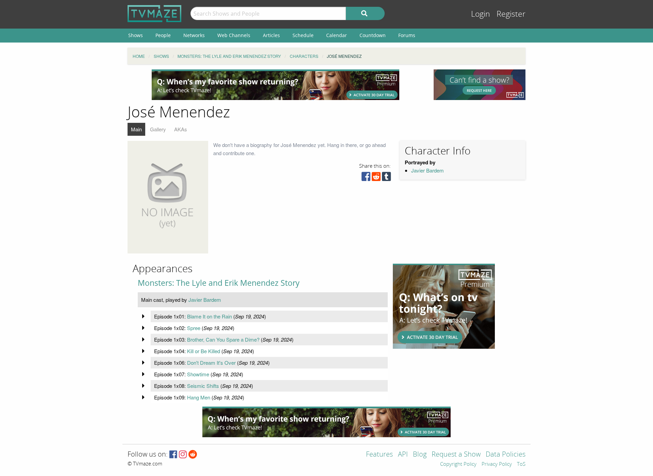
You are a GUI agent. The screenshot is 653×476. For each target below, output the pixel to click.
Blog (419, 454)
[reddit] (376, 178)
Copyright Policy (458, 464)
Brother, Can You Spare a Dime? (223, 339)
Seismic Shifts (203, 385)
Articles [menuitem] (271, 35)
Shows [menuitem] (135, 35)
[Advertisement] (275, 84)
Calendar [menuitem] (336, 35)
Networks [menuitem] (194, 35)
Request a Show (456, 454)
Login (480, 14)
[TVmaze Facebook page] (173, 454)
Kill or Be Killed (203, 351)
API (403, 454)
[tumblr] (386, 178)
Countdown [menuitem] (372, 35)
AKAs (180, 129)
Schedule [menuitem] (303, 35)
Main (136, 129)
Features (379, 454)
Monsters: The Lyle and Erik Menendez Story (219, 283)
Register (511, 14)
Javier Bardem (427, 170)
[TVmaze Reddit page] (192, 454)
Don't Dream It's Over (211, 362)
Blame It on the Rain (209, 316)
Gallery (158, 129)
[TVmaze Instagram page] (183, 454)
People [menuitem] (163, 35)
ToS (521, 464)
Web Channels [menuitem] (233, 35)
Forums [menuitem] (406, 35)
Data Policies (505, 454)
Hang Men (198, 397)
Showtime (198, 374)
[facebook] (366, 178)
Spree (193, 327)
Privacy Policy (497, 464)
